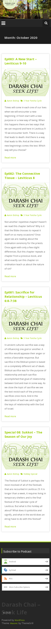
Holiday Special (30, 474)
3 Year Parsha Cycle (33, 100)
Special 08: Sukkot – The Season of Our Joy (23, 434)
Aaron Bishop (13, 100)
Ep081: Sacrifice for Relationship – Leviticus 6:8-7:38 (23, 296)
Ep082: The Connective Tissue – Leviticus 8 (22, 175)
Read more (10, 157)
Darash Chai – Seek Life (25, 13)
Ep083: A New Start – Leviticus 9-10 (21, 61)
